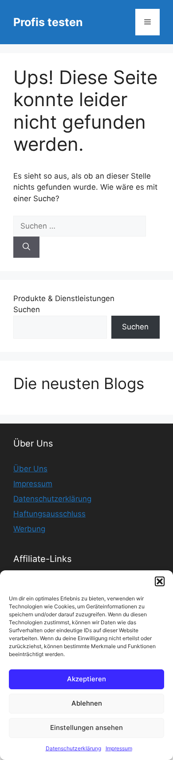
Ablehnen (86, 703)
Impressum (119, 748)
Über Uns (30, 468)
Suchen (26, 309)
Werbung (29, 528)
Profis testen (48, 22)
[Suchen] (26, 247)
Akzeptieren (86, 679)
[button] (159, 581)
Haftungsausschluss (49, 513)
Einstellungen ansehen (86, 727)
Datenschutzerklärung (73, 748)
